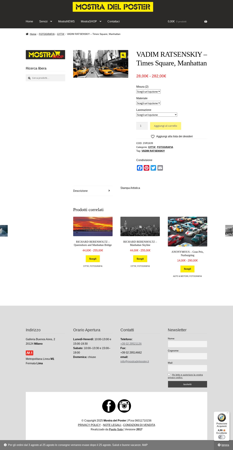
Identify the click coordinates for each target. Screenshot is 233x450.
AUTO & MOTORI (180, 276)
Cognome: (173, 350)
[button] (123, 55)
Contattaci (113, 21)
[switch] (221, 437)
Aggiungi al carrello (165, 125)
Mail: (170, 362)
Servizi (43, 21)
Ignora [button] (225, 445)
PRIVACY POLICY (89, 425)
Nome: (171, 338)
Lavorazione (143, 109)
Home (29, 21)
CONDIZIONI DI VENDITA (139, 425)
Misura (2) (142, 86)
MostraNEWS (66, 21)
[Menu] (227, 414)
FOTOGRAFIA (47, 34)
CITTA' (60, 34)
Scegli (92, 258)
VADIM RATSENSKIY (153, 150)
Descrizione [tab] (80, 190)
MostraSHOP (89, 21)
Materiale (142, 98)
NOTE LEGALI (112, 425)
